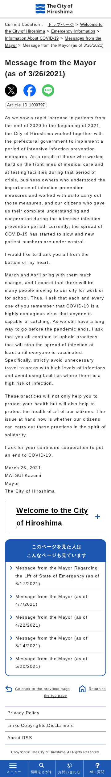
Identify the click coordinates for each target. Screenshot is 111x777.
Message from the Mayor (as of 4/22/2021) (51, 621)
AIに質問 (97, 772)
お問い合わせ (69, 772)
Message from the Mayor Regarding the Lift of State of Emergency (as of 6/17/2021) (57, 575)
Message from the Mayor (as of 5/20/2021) (51, 662)
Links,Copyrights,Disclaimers (40, 725)
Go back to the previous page (42, 689)
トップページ (61, 24)
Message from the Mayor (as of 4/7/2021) (51, 600)
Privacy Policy (23, 712)
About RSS (19, 737)
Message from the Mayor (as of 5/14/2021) (51, 642)
